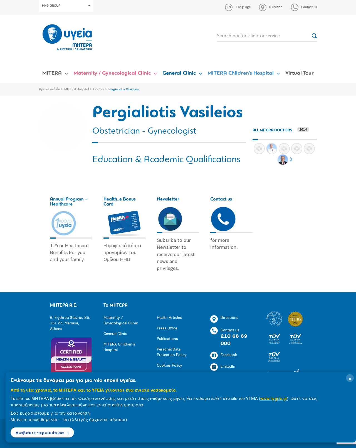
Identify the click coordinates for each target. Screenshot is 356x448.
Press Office (167, 328)
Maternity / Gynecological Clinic (112, 73)
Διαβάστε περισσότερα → (42, 432)
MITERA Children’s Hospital (240, 73)
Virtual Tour (299, 73)
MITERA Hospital (76, 89)
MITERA (52, 73)
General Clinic (179, 73)
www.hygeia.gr (273, 398)
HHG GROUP (51, 5)
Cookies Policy (169, 366)
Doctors (98, 89)
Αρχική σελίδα (49, 89)
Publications (167, 339)
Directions (229, 318)
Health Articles (169, 318)
